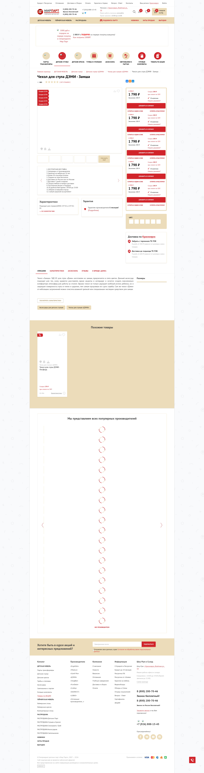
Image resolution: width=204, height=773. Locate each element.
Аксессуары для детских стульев (51, 307)
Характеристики (56, 393)
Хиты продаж (43, 741)
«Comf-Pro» (74, 673)
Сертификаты (120, 699)
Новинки (41, 737)
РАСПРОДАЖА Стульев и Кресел (49, 722)
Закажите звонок (143, 710)
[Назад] (42, 525)
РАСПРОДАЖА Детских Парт (47, 718)
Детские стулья (42, 674)
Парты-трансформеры (45, 670)
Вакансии (96, 673)
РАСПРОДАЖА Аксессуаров (47, 729)
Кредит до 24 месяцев (123, 670)
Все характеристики (48, 211)
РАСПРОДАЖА (42, 714)
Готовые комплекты (44, 692)
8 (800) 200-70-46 (70, 9)
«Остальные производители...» (77, 700)
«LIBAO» (73, 695)
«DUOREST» (74, 692)
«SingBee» (74, 681)
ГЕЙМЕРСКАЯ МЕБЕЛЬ (45, 699)
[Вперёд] (161, 525)
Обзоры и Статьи (121, 688)
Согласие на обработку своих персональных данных (122, 650)
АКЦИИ (117, 703)
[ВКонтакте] (127, 81)
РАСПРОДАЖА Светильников (47, 733)
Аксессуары (41, 685)
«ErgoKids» (74, 666)
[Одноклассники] (130, 81)
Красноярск (154, 3)
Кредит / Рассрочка (44, 3)
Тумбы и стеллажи (44, 681)
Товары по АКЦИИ (44, 696)
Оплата (88, 3)
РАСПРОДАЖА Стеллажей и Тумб (49, 726)
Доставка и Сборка (74, 3)
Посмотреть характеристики (50, 301)
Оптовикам (59, 3)
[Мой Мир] (133, 81)
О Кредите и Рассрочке (123, 666)
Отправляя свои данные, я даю (122, 650)
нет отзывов (64, 82)
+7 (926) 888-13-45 (89, 10)
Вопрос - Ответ (116, 3)
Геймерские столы (44, 703)
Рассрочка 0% (120, 673)
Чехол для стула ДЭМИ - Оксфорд (50, 368)
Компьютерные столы (45, 711)
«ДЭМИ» (73, 677)
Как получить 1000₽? (82, 37)
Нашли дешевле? (154, 101)
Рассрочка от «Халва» (123, 677)
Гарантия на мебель (122, 681)
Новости (96, 670)
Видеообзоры (120, 684)
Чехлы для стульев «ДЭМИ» (79, 307)
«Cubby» (73, 688)
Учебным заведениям (101, 681)
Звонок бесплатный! (70, 12)
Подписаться (149, 644)
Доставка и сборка (100, 684)
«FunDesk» (74, 684)
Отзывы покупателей (122, 692)
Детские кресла (43, 677)
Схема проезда (142, 682)
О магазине (97, 666)
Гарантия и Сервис (101, 3)
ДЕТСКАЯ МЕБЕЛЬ (44, 666)
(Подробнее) (93, 210)
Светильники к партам (45, 688)
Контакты (129, 3)
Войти (164, 3)
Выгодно (41, 745)
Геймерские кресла (44, 707)
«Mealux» (74, 670)
